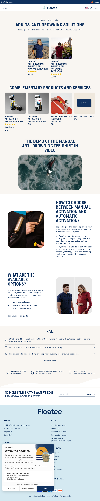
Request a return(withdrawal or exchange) (61, 439)
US (89, 8)
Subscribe (91, 394)
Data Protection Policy (36, 496)
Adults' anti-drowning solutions (16, 428)
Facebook (55, 456)
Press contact (56, 469)
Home (43, 20)
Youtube (54, 463)
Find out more (50, 360)
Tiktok (53, 466)
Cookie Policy (52, 496)
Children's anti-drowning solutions (17, 425)
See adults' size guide (18, 316)
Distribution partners (59, 432)
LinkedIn (54, 459)
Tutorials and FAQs (58, 425)
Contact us (55, 428)
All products (8, 432)
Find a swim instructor (59, 435)
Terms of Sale (65, 496)
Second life (8, 435)
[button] (33, 71)
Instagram (55, 453)
